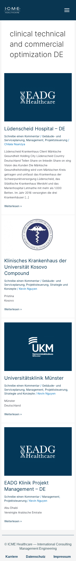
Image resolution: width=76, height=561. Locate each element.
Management (34, 140)
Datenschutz (35, 556)
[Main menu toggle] (67, 10)
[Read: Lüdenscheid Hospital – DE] (38, 97)
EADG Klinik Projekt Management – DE (26, 486)
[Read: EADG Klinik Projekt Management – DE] (38, 451)
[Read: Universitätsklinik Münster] (38, 346)
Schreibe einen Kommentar (22, 136)
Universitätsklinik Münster (34, 378)
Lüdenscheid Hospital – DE (34, 129)
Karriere (11, 556)
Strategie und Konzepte (19, 393)
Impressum (62, 556)
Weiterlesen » (13, 206)
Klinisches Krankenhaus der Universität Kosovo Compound (35, 267)
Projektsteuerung (56, 140)
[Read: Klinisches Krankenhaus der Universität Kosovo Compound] (38, 236)
